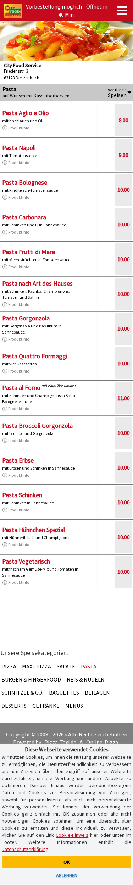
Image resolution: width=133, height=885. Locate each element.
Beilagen (97, 692)
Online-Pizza (102, 742)
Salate (66, 666)
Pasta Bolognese (24, 182)
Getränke (46, 705)
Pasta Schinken (22, 495)
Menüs (74, 705)
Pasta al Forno (21, 387)
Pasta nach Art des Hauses (37, 283)
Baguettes (64, 692)
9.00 (123, 154)
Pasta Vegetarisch (26, 561)
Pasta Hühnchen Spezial (33, 530)
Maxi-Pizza (36, 666)
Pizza (8, 666)
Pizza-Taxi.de (60, 742)
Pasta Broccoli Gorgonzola (37, 425)
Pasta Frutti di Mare (28, 252)
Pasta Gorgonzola (26, 318)
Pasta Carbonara (24, 217)
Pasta (88, 666)
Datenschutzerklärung (25, 849)
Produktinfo (18, 127)
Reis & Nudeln (86, 679)
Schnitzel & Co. (22, 692)
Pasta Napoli (19, 148)
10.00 (123, 189)
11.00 (123, 398)
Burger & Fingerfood (31, 679)
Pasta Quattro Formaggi (34, 356)
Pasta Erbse (18, 460)
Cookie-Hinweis (72, 835)
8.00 (123, 120)
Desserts (14, 705)
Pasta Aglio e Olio (25, 113)
